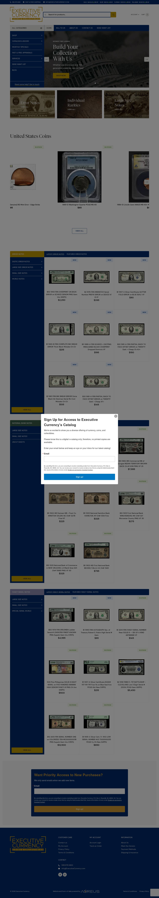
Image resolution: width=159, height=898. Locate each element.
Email (46, 454)
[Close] (115, 416)
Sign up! (79, 476)
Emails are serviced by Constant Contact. (80, 470)
